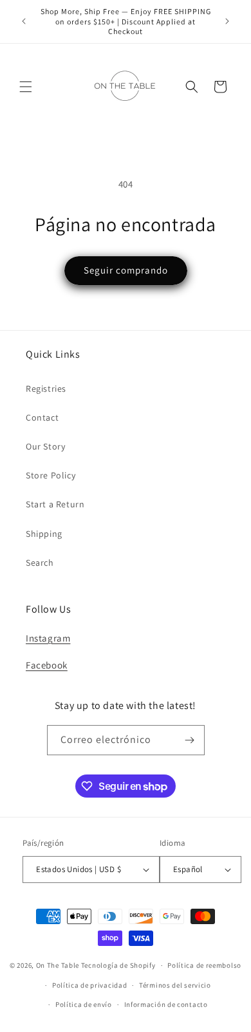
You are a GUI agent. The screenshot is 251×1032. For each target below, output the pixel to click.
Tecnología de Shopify (118, 965)
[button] (26, 87)
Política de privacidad (89, 985)
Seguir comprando (126, 270)
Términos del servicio (175, 985)
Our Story (45, 446)
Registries (46, 388)
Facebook (47, 665)
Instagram (48, 638)
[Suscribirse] (190, 740)
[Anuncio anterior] (24, 21)
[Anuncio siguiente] (227, 21)
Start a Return (55, 504)
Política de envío (83, 1004)
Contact (42, 417)
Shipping (44, 533)
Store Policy (50, 475)
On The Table (58, 965)
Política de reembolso (204, 965)
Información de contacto (166, 1004)
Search (40, 562)
